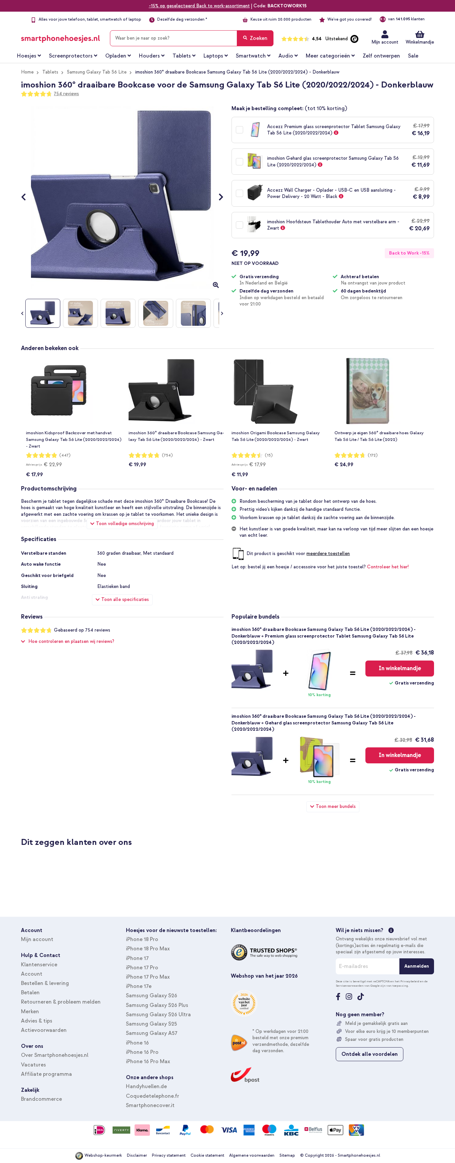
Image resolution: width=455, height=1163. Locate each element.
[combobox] (191, 38)
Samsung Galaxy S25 (151, 1024)
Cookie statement (207, 1155)
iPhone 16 (137, 1043)
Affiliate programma (46, 1074)
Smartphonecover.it (150, 1105)
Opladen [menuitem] (115, 56)
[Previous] (27, 198)
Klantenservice (39, 964)
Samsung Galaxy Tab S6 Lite (97, 72)
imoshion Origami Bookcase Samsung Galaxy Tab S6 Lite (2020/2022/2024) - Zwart (275, 436)
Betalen (30, 992)
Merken (30, 1011)
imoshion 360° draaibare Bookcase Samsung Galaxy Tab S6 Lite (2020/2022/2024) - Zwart (176, 436)
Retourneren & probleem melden (61, 1002)
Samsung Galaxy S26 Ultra (158, 1014)
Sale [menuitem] (413, 56)
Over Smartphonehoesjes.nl (54, 1055)
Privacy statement (169, 1155)
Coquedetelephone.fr (152, 1096)
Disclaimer (137, 1155)
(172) (373, 455)
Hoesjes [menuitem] (26, 56)
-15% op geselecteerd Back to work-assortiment (199, 6)
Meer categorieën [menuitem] (328, 56)
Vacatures (33, 1065)
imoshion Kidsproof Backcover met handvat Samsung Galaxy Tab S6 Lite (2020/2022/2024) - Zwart (74, 439)
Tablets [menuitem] (182, 56)
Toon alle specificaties (125, 599)
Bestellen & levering (45, 983)
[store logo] (60, 37)
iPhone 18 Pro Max (148, 948)
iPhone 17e (139, 986)
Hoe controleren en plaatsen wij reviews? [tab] (71, 641)
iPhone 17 (137, 958)
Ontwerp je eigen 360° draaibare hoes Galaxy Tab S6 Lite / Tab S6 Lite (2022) (379, 436)
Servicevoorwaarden (350, 986)
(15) (269, 455)
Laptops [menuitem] (213, 56)
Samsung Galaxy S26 (151, 995)
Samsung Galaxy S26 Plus (157, 1005)
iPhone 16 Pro (142, 1052)
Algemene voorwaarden (251, 1155)
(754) (167, 455)
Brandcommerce (41, 1099)
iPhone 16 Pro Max (148, 1061)
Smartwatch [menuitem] (251, 56)
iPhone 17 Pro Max (148, 977)
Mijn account (384, 42)
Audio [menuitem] (285, 56)
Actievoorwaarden (44, 1030)
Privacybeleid (409, 981)
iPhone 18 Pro (142, 939)
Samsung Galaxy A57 (151, 1033)
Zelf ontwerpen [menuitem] (381, 56)
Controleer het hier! (388, 567)
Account (31, 974)
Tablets (50, 72)
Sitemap (287, 1155)
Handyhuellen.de (146, 1086)
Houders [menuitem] (149, 56)
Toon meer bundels (336, 806)
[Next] (218, 198)
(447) (65, 455)
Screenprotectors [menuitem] (71, 56)
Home (27, 72)
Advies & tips (36, 1021)
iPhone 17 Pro (142, 967)
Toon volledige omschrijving (125, 523)
